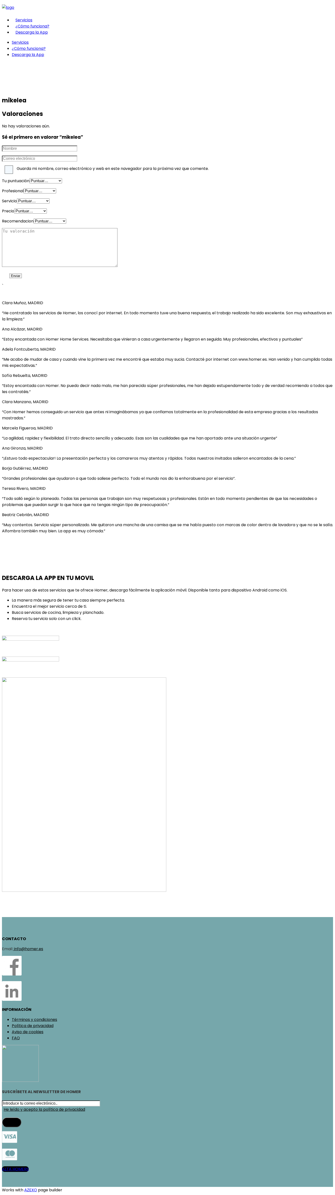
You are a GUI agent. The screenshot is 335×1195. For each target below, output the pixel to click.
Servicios (23, 20)
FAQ (16, 1038)
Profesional (13, 191)
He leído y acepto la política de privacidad (44, 1109)
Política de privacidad (32, 1026)
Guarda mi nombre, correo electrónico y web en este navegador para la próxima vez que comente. (113, 168)
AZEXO (30, 1190)
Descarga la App (31, 32)
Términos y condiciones (34, 1019)
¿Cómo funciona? (32, 26)
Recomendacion (18, 221)
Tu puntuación (15, 181)
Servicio (9, 201)
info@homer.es (28, 949)
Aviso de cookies (27, 1032)
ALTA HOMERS (15, 1169)
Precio (8, 211)
